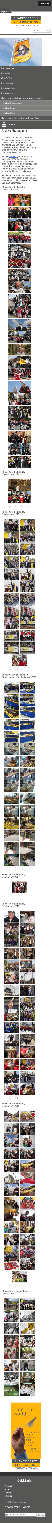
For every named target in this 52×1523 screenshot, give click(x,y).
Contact (8, 1486)
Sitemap (8, 1495)
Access (8, 1489)
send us (13, 156)
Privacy (8, 1492)
